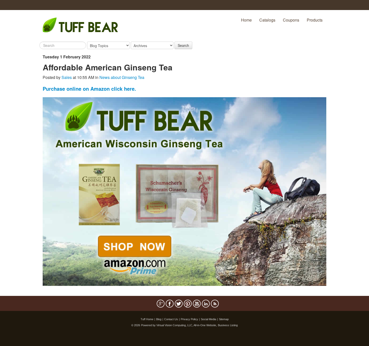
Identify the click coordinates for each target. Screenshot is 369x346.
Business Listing (228, 325)
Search (183, 45)
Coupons (291, 20)
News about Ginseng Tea (121, 77)
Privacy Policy (189, 319)
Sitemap (224, 319)
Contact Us (171, 319)
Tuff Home (147, 319)
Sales (67, 77)
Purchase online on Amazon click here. (89, 88)
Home (246, 20)
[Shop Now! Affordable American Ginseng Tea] (184, 191)
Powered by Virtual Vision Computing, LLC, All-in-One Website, (179, 325)
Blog (158, 319)
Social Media (208, 319)
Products (315, 20)
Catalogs (267, 20)
